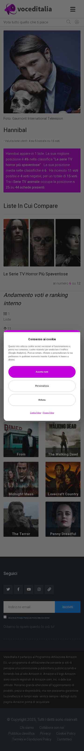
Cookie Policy (35, 413)
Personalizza (42, 386)
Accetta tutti (42, 372)
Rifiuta (42, 400)
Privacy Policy (48, 413)
